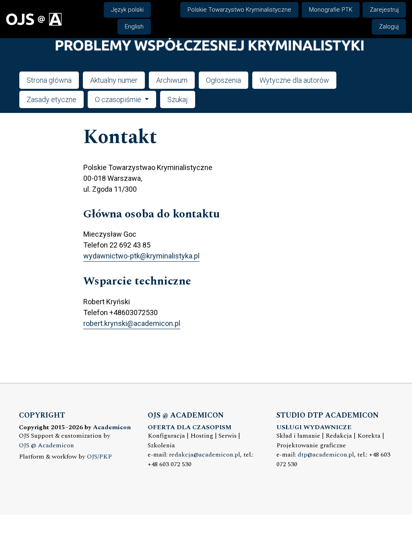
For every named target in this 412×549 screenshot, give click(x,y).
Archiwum (171, 80)
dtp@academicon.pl (326, 454)
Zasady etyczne (51, 99)
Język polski (127, 9)
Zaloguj (389, 26)
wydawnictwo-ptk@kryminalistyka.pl (141, 256)
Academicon (112, 427)
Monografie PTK (330, 9)
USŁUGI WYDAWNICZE (314, 427)
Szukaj (177, 99)
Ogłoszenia (223, 80)
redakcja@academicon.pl (204, 454)
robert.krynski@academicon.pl (131, 323)
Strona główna (49, 80)
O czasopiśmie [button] (119, 99)
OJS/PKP (99, 456)
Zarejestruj (384, 9)
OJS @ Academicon (46, 445)
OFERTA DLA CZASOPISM (189, 427)
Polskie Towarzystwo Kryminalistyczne (239, 9)
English (134, 26)
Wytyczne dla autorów (294, 80)
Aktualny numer (114, 80)
